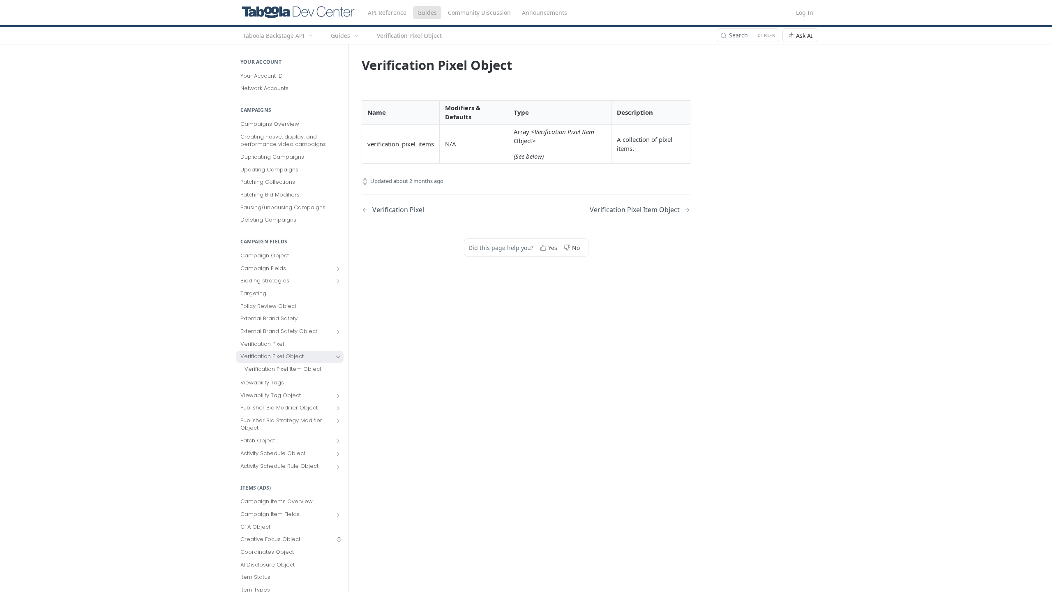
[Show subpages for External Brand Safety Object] (338, 331)
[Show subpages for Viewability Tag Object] (338, 396)
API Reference (387, 12)
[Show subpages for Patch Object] (338, 441)
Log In (804, 12)
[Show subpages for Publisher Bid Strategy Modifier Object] (338, 421)
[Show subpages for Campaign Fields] (338, 269)
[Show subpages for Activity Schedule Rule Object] (338, 466)
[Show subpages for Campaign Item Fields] (338, 514)
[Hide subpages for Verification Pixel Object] (338, 357)
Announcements (544, 12)
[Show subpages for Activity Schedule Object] (338, 454)
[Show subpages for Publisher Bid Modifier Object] (338, 408)
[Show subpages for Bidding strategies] (338, 281)
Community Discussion (479, 12)
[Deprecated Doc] (339, 539)
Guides (427, 12)
